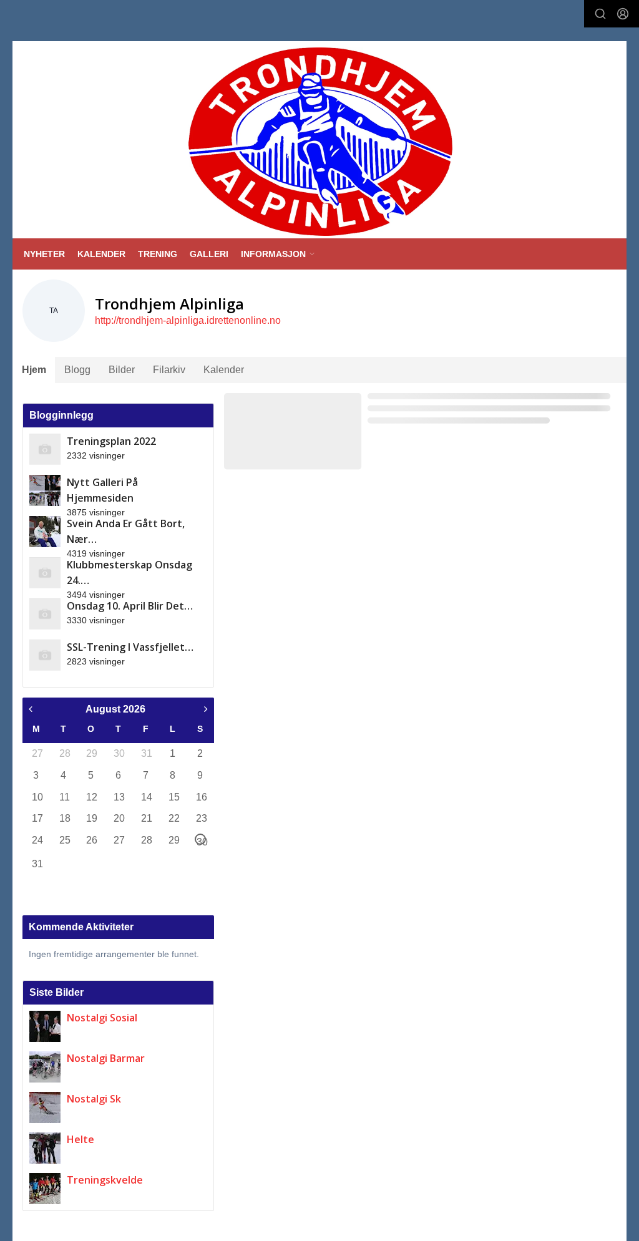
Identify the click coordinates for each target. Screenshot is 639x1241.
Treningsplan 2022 (111, 441)
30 (119, 753)
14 (146, 797)
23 (201, 818)
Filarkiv (169, 369)
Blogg (77, 369)
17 (37, 818)
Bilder (122, 369)
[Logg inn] (623, 13)
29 (91, 753)
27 (37, 753)
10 (37, 797)
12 (91, 797)
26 (91, 840)
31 (146, 753)
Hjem (34, 369)
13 (119, 797)
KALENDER (101, 254)
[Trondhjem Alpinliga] (320, 141)
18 (64, 818)
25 (64, 840)
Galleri (209, 254)
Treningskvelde (105, 1180)
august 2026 (115, 709)
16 (201, 797)
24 (37, 840)
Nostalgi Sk (94, 1099)
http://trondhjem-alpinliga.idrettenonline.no (188, 320)
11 (64, 797)
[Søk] (600, 13)
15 (173, 797)
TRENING (157, 254)
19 (91, 818)
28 (64, 753)
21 (146, 818)
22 (173, 818)
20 (119, 818)
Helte (80, 1139)
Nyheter (44, 254)
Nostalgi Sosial (102, 1017)
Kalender (223, 369)
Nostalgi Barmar (106, 1058)
